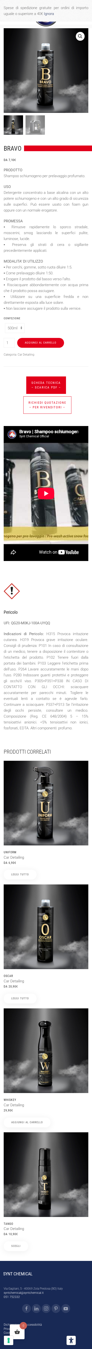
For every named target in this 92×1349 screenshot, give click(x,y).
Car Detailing (26, 354)
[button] (80, 36)
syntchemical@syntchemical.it (24, 1293)
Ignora (49, 14)
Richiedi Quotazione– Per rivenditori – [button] (47, 405)
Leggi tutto (20, 874)
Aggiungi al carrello (40, 342)
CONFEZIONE (12, 318)
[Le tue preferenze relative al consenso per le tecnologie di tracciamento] (8, 1340)
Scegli (16, 1246)
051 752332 (12, 1297)
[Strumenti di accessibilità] (71, 1340)
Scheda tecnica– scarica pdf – (46, 385)
